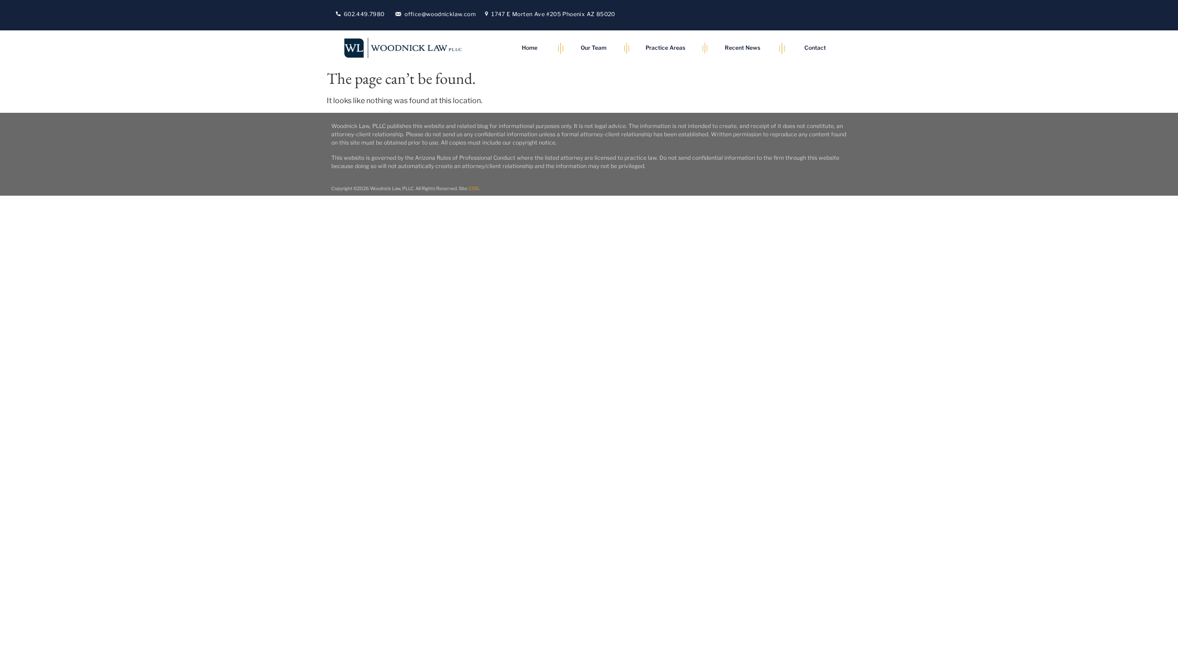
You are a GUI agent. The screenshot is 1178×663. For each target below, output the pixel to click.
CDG (474, 188)
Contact (815, 47)
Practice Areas (665, 47)
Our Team (593, 47)
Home (529, 47)
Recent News (742, 47)
